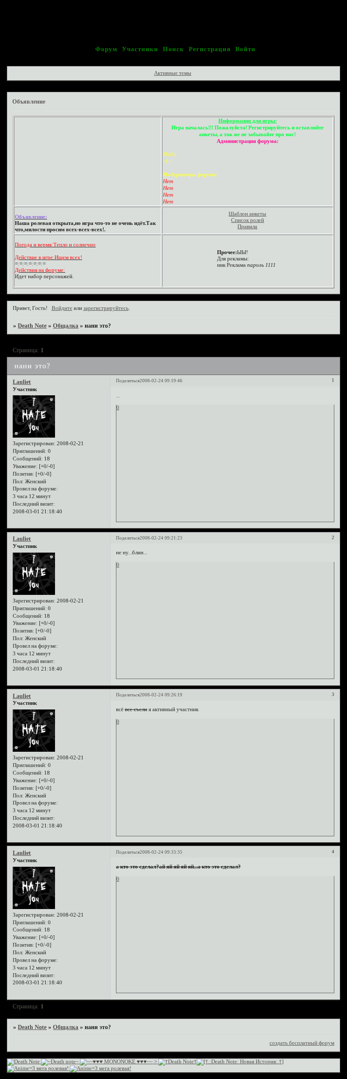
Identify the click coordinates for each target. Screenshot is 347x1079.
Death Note (32, 325)
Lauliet (22, 381)
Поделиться (128, 380)
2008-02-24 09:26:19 (161, 694)
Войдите (62, 308)
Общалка (65, 325)
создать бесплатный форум (302, 1043)
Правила (247, 227)
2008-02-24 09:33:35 (161, 851)
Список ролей (247, 220)
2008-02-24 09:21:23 (161, 537)
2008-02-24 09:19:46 (161, 380)
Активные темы (172, 73)
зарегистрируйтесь (106, 308)
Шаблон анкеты (247, 214)
